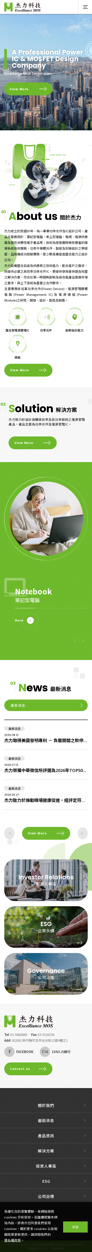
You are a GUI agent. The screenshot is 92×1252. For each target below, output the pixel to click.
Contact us (20, 1069)
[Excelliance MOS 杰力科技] (28, 1021)
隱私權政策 (12, 1240)
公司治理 (46, 977)
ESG (46, 1181)
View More (19, 89)
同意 (75, 1227)
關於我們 (46, 1105)
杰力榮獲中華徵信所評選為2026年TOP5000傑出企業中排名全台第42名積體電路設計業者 (46, 770)
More (19, 620)
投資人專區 (46, 884)
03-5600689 (18, 1034)
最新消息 (46, 1120)
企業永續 (46, 930)
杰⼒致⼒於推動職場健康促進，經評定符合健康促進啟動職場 (46, 800)
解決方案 (46, 1150)
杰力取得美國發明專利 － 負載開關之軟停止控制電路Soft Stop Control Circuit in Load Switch (46, 740)
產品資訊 (46, 1135)
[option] (46, 72)
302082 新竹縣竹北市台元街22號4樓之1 (40, 1040)
